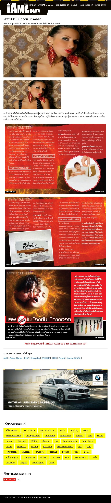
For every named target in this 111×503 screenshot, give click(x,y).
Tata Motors (80, 457)
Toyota (23, 462)
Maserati (21, 446)
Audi (62, 430)
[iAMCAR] (25, 4)
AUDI (5, 358)
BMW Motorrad (13, 435)
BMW (26, 358)
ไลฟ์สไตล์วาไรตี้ (86, 5)
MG (80, 446)
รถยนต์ (74, 5)
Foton (100, 435)
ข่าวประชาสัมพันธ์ (42, 23)
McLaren (47, 446)
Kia (56, 441)
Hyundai (21, 441)
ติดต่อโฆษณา (100, 5)
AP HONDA (29, 430)
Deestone (65, 435)
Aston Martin (16, 358)
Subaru (43, 457)
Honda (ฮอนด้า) (74, 358)
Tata (67, 457)
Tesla (94, 457)
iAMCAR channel (45, 5)
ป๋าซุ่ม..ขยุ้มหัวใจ (55, 23)
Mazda (34, 446)
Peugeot (39, 452)
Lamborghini (70, 441)
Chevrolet (35, 358)
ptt (76, 452)
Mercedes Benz (65, 446)
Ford (90, 435)
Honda (9, 441)
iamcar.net (26, 497)
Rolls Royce (12, 457)
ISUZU (34, 441)
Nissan (26, 452)
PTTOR (86, 452)
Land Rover (88, 441)
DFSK (54, 358)
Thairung (10, 462)
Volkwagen (38, 462)
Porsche (53, 452)
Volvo (51, 462)
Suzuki (56, 457)
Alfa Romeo (12, 430)
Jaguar (46, 441)
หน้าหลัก (32, 5)
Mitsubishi (11, 452)
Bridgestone (33, 435)
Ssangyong (29, 457)
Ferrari (62, 358)
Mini (89, 446)
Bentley (74, 430)
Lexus (9, 446)
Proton (65, 452)
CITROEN (45, 358)
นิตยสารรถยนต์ (62, 5)
